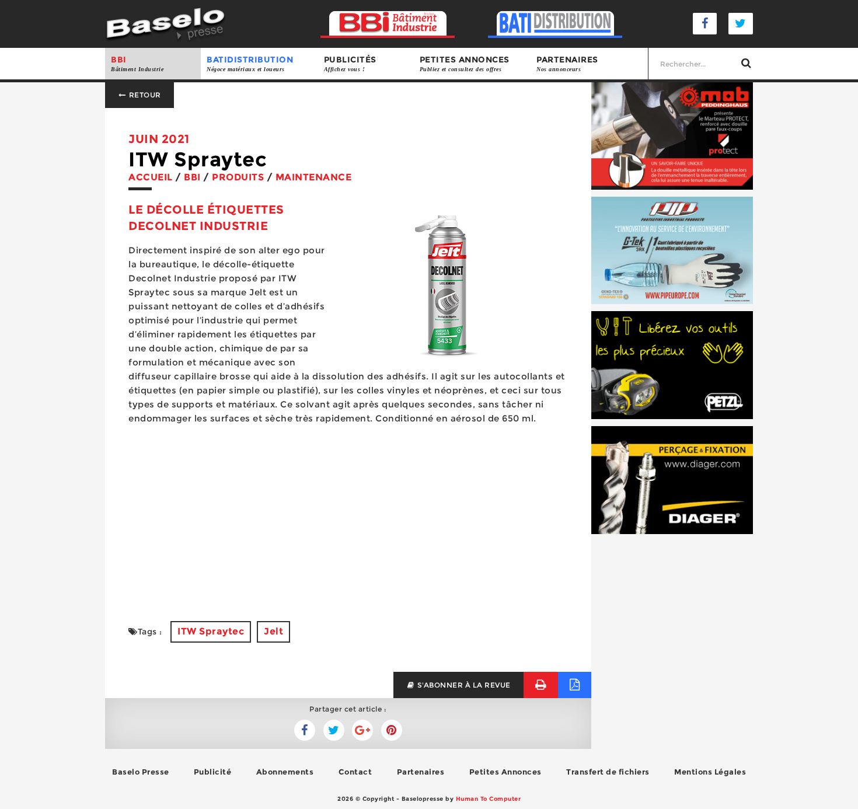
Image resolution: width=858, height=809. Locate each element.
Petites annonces (465, 63)
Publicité (213, 771)
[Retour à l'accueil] (165, 23)
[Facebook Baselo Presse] (705, 23)
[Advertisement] (348, 516)
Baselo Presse (140, 771)
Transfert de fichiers (608, 771)
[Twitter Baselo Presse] (740, 23)
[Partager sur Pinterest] (391, 730)
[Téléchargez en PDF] (574, 685)
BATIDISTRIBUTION (250, 63)
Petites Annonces (505, 771)
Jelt (273, 631)
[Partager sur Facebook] (333, 730)
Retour (144, 94)
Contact (355, 771)
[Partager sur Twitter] (304, 730)
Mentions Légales (710, 771)
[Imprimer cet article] (541, 685)
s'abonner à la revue (463, 685)
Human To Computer (488, 799)
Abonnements (285, 771)
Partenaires (567, 63)
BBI (137, 63)
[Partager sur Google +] (362, 730)
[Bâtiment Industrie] (388, 23)
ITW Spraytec (210, 631)
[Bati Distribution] (555, 23)
